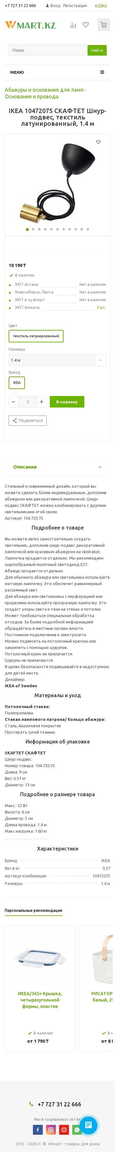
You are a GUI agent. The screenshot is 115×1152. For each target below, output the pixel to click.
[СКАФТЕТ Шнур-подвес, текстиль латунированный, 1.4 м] (57, 183)
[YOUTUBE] (64, 1130)
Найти (97, 50)
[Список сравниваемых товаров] (73, 27)
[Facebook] (38, 1130)
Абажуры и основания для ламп (44, 90)
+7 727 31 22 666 (20, 5)
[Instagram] (51, 1130)
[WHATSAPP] (77, 1130)
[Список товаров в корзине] (104, 29)
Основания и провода (31, 96)
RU (104, 6)
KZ (98, 6)
